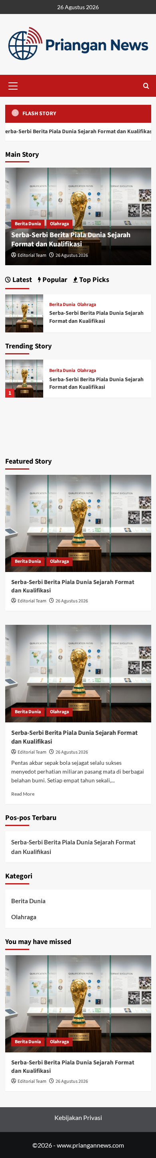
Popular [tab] (54, 280)
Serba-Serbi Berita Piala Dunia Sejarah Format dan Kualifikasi (70, 239)
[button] (13, 85)
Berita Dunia (28, 223)
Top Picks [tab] (93, 280)
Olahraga (59, 223)
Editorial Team (32, 255)
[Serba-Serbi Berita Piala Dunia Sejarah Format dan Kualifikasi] (24, 379)
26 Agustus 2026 (72, 255)
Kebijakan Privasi (78, 1117)
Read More (22, 794)
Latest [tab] (21, 280)
